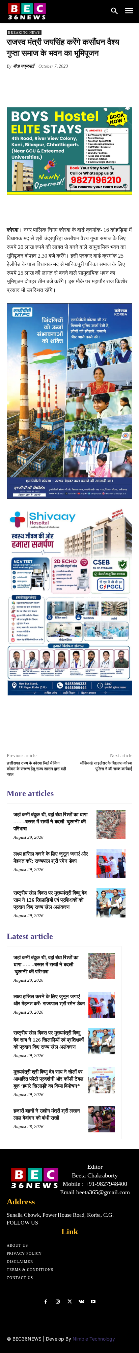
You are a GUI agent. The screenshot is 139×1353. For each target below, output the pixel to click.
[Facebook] (34, 81)
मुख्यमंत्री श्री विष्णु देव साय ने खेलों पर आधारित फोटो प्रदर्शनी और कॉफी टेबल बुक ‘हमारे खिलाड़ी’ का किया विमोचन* (48, 1079)
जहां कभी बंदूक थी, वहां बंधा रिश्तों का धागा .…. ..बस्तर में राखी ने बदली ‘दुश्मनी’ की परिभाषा (50, 821)
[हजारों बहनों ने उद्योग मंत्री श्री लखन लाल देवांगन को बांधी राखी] (101, 1119)
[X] (50, 81)
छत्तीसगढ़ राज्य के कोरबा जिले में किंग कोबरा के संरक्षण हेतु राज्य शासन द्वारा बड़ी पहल (36, 769)
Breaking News (24, 32)
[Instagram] (57, 1302)
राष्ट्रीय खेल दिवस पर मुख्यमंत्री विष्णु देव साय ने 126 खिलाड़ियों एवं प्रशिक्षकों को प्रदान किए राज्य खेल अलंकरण (50, 900)
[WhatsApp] (81, 81)
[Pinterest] (66, 81)
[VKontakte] (81, 1302)
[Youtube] (93, 1302)
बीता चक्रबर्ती (23, 66)
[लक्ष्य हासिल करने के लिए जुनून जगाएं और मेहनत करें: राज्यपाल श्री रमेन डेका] (111, 863)
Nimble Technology (94, 1339)
